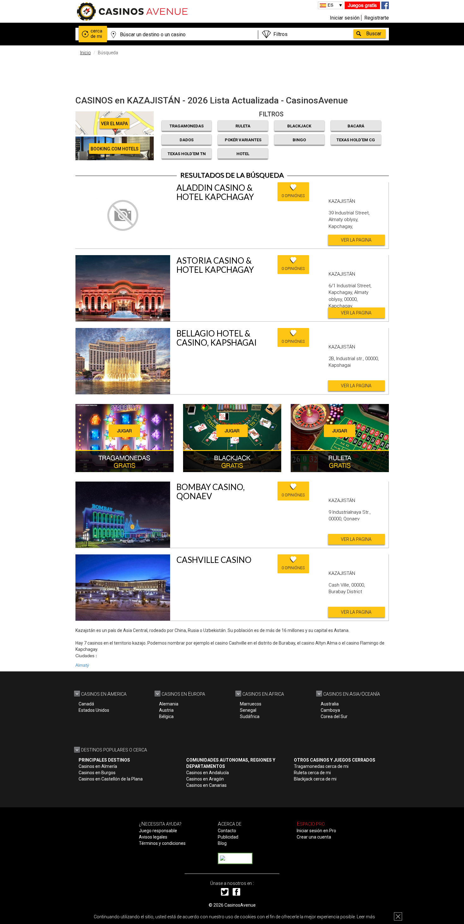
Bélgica (166, 716)
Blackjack (299, 126)
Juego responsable (158, 830)
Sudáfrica (249, 716)
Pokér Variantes (243, 139)
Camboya (330, 710)
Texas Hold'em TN (187, 153)
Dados (186, 139)
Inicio (85, 52)
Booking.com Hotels (115, 148)
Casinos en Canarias (206, 785)
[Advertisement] (232, 74)
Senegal (248, 710)
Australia (330, 703)
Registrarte (376, 18)
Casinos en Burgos (97, 772)
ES (330, 5)
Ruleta (242, 126)
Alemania (168, 703)
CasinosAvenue (240, 905)
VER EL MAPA (114, 123)
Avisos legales (153, 836)
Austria (166, 710)
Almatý (82, 665)
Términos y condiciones (162, 843)
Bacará (356, 126)
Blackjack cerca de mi (315, 778)
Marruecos (250, 703)
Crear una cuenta (314, 836)
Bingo (299, 139)
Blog (222, 843)
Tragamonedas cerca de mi (321, 766)
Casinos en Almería (98, 766)
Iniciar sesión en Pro (316, 830)
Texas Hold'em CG (355, 139)
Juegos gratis (362, 5)
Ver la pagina (356, 240)
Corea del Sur (334, 716)
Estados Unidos (94, 710)
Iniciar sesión (345, 18)
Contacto (227, 830)
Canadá (86, 703)
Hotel (242, 153)
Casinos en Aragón (205, 778)
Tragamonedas (187, 126)
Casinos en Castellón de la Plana (111, 778)
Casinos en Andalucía (207, 772)
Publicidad (228, 836)
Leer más (366, 916)
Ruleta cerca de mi (312, 772)
